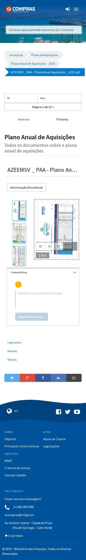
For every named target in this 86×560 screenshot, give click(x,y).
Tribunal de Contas (17, 468)
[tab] (43, 272)
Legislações (51, 446)
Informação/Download (26, 187)
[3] (19, 255)
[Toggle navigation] (40, 9)
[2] (19, 233)
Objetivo (10, 439)
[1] (19, 210)
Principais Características (21, 446)
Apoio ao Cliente (54, 439)
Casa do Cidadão (15, 475)
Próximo (62, 119)
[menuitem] (43, 342)
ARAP (8, 461)
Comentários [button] (19, 272)
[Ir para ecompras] (20, 9)
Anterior (24, 119)
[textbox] (43, 300)
